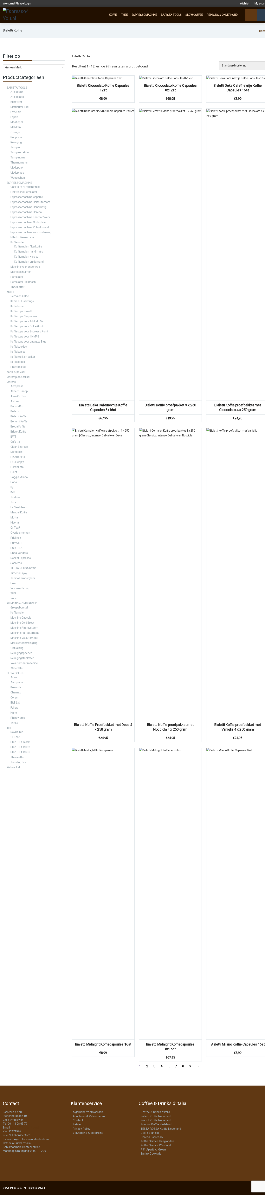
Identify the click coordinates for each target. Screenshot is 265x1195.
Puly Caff (16, 542)
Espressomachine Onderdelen (28, 222)
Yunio (13, 598)
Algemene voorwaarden (88, 1112)
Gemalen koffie (19, 296)
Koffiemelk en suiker (22, 356)
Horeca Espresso (152, 1137)
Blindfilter (16, 101)
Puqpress (16, 137)
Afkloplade (17, 96)
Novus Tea (16, 731)
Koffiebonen (17, 306)
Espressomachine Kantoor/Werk (30, 217)
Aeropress (16, 386)
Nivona (14, 522)
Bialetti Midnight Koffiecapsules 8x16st (170, 1046)
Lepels (14, 117)
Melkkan (15, 127)
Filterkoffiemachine (22, 237)
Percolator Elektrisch (23, 281)
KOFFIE (113, 14)
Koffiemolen (17, 242)
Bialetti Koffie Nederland (156, 1116)
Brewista (15, 687)
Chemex (15, 692)
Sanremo (16, 563)
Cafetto (15, 441)
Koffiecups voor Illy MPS (24, 336)
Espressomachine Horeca (26, 212)
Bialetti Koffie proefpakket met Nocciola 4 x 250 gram (170, 727)
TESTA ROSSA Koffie (23, 568)
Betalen (77, 1124)
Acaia (13, 677)
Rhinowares (17, 717)
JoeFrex (15, 497)
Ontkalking (16, 648)
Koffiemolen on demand (29, 261)
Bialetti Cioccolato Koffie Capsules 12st (103, 87)
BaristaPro (16, 406)
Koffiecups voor (16, 371)
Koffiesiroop (17, 361)
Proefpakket (18, 366)
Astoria (14, 401)
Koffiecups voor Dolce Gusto (27, 326)
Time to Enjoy (18, 573)
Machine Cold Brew (22, 622)
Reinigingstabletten (22, 658)
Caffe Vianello (150, 1133)
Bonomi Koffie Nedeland (156, 1124)
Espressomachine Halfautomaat (30, 202)
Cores (14, 697)
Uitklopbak (16, 167)
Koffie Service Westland (156, 1145)
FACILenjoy (17, 461)
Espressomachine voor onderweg (30, 232)
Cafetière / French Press (25, 186)
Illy (12, 487)
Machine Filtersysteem (24, 627)
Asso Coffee (18, 396)
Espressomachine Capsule (26, 196)
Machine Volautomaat (24, 637)
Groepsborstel (19, 607)
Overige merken (20, 532)
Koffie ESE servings (22, 301)
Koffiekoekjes (18, 346)
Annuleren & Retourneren (89, 1116)
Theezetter (17, 286)
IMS (12, 492)
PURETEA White (20, 747)
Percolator (16, 276)
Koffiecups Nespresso (23, 316)
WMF (13, 593)
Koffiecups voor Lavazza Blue (28, 341)
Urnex (14, 583)
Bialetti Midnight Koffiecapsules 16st (103, 1044)
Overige (15, 132)
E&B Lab (15, 702)
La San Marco (18, 507)
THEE (124, 14)
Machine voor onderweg (25, 266)
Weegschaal (17, 177)
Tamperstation (19, 152)
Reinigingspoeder (21, 653)
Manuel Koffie (18, 512)
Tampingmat (18, 157)
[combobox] (34, 67)
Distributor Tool (19, 106)
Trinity (14, 722)
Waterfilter (16, 668)
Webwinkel (13, 767)
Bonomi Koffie (19, 421)
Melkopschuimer (20, 271)
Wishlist (244, 3)
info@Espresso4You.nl (25, 1127)
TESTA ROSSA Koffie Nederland (161, 1128)
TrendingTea (18, 762)
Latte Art (15, 112)
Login (27, 3)
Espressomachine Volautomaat (29, 227)
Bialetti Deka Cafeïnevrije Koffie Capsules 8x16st (103, 407)
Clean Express (19, 446)
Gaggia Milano (19, 477)
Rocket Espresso (20, 557)
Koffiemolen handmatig (28, 251)
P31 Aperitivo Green (153, 1149)
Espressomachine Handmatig (28, 207)
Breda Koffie (17, 426)
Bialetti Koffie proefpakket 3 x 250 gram (170, 407)
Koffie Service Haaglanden (157, 1141)
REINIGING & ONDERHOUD (222, 14)
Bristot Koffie (18, 431)
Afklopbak (16, 91)
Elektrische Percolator (23, 191)
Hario (13, 482)
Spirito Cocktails (151, 1153)
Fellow (14, 707)
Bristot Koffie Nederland (156, 1120)
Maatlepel (16, 122)
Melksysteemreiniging (23, 642)
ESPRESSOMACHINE (144, 14)
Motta (14, 517)
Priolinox (15, 537)
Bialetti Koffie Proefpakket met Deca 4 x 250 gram (103, 727)
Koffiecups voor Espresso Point (29, 331)
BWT (13, 436)
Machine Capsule (20, 617)
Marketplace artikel (18, 377)
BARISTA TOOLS (171, 14)
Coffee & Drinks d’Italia (155, 1112)
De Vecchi (16, 451)
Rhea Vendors (19, 552)
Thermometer (19, 162)
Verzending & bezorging (88, 1133)
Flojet (13, 472)
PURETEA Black (20, 742)
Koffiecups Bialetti (21, 311)
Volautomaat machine (24, 663)
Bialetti (14, 411)
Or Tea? (15, 527)
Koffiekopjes (17, 351)
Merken (11, 382)
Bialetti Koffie (18, 416)
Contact (78, 1120)
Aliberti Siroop (19, 391)
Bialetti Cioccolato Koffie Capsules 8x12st (170, 87)
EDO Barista (17, 456)
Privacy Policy (81, 1128)
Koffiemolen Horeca (26, 256)
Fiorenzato (17, 467)
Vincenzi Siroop (19, 588)
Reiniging (16, 142)
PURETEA (16, 547)
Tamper (15, 147)
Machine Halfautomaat (24, 632)
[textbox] (34, 67)
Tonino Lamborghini (22, 578)
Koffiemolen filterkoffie (28, 246)
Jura (13, 502)
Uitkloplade (17, 172)
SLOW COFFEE (194, 14)
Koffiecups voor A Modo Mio (27, 321)
